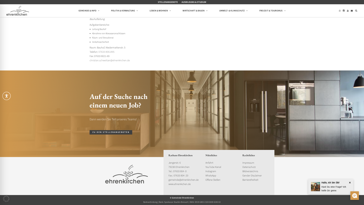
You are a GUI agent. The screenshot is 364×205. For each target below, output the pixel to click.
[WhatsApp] (340, 11)
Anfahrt (209, 163)
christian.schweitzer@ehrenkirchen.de (110, 60)
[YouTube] (348, 11)
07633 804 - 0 (180, 171)
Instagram (210, 171)
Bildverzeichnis (250, 171)
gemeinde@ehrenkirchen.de (183, 180)
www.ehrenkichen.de (179, 184)
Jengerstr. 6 (174, 163)
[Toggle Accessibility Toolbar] (6, 96)
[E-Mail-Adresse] (352, 11)
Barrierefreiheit (250, 180)
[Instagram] (344, 11)
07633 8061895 (106, 52)
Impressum (248, 163)
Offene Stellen (212, 180)
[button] (356, 11)
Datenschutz (249, 167)
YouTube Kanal (213, 167)
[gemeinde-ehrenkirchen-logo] (17, 11)
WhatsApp (210, 175)
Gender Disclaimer (252, 175)
